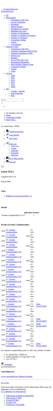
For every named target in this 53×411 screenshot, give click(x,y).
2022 (13, 84)
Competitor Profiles (18, 40)
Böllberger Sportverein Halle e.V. (19, 196)
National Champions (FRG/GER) (24, 51)
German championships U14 (13, 305)
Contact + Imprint (18, 91)
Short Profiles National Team (22, 64)
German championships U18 (13, 251)
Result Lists (15, 56)
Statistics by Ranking (19, 38)
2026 (13, 76)
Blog (13, 96)
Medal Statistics (17, 27)
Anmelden (8, 364)
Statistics (14, 58)
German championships (11, 231)
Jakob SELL (11, 120)
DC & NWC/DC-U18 (19, 60)
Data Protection (17, 93)
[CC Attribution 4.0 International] (5, 383)
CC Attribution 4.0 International (13, 391)
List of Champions (18, 22)
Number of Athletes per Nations (23, 35)
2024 (13, 80)
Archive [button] (9, 73)
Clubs (13, 71)
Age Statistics (16, 44)
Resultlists (15, 24)
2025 (13, 78)
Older (13, 87)
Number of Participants (20, 33)
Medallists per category (20, 29)
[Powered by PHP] (13, 398)
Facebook (14, 153)
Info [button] (7, 89)
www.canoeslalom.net (9, 376)
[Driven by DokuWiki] (15, 405)
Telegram (14, 155)
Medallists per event (18, 31)
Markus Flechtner (25, 376)
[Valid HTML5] (12, 400)
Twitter (13, 148)
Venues (14, 42)
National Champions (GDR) (22, 53)
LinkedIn (14, 151)
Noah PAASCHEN (41, 305)
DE (7, 15)
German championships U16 (13, 285)
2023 (13, 82)
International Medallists (20, 62)
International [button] (11, 18)
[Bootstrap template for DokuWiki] (20, 396)
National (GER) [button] (12, 47)
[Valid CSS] (11, 402)
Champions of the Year (20, 20)
